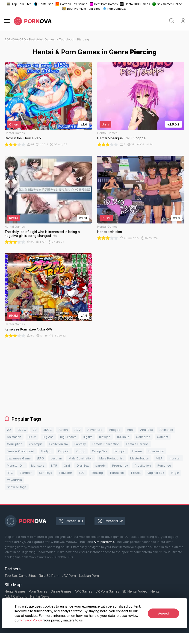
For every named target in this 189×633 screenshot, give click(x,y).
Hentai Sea (45, 4)
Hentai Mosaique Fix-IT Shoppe (121, 138)
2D (9, 429)
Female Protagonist (20, 451)
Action (63, 429)
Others (14, 124)
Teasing (97, 472)
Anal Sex (146, 429)
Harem (137, 451)
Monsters (37, 465)
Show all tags (16, 487)
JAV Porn (69, 576)
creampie (36, 444)
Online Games (60, 591)
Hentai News (39, 596)
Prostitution (143, 465)
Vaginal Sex (155, 472)
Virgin (175, 472)
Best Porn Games (106, 4)
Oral (67, 465)
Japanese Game (19, 458)
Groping (64, 451)
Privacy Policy (31, 620)
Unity (105, 124)
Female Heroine (137, 444)
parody (100, 465)
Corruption (14, 444)
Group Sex (99, 451)
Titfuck (135, 472)
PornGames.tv (117, 8)
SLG (82, 472)
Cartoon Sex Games (73, 4)
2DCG (22, 429)
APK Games (83, 591)
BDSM (32, 437)
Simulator (65, 472)
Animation (14, 437)
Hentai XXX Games (137, 4)
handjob (120, 451)
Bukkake (123, 437)
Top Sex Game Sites (20, 576)
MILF (159, 458)
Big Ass (48, 437)
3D (35, 429)
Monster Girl (15, 465)
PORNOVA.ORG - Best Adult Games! (30, 39)
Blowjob (104, 437)
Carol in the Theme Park (23, 138)
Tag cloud (66, 39)
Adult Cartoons (16, 596)
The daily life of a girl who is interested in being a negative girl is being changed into (42, 234)
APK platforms (104, 542)
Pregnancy (120, 465)
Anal (130, 429)
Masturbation (139, 458)
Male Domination (81, 458)
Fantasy (80, 444)
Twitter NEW (113, 521)
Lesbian (56, 458)
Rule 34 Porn (49, 576)
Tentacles (116, 472)
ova (38, 21)
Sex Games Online (169, 4)
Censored (143, 437)
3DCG (47, 429)
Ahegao (114, 429)
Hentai (155, 591)
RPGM (13, 218)
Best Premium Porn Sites (83, 8)
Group (80, 451)
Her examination (109, 232)
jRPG (40, 458)
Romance (164, 465)
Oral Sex (83, 465)
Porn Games (38, 591)
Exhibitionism (58, 444)
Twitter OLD (74, 521)
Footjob (46, 451)
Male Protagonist (111, 458)
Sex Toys (45, 472)
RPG (10, 472)
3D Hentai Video (134, 591)
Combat (162, 437)
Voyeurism (14, 480)
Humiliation (156, 451)
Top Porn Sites (22, 4)
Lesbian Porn (89, 576)
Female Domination (106, 444)
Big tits (87, 437)
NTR (54, 465)
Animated (166, 429)
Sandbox (26, 472)
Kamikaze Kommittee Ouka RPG (28, 329)
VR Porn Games (107, 591)
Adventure (94, 429)
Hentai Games (15, 591)
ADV (77, 429)
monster (175, 458)
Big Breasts (68, 437)
